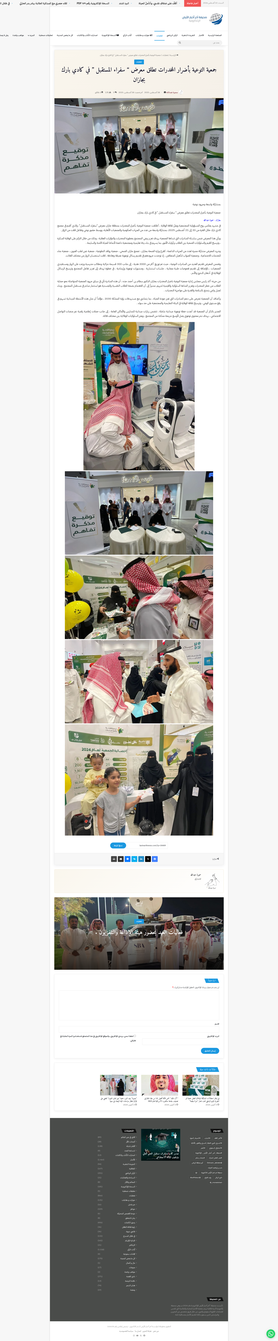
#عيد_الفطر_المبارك (215, 1158)
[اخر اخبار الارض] (202, 19)
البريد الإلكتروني (213, 1036)
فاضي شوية (130, 1231)
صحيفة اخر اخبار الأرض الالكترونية (211, 1172)
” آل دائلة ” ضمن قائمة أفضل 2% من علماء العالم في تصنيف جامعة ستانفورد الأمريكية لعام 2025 (161, 1100)
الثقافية (132, 1168)
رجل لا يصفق (130, 1218)
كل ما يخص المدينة (65, 35)
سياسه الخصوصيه (126, 1331)
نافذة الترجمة (130, 1280)
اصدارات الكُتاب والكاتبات (87, 35)
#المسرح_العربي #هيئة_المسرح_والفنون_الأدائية (206, 1143)
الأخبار (201, 35)
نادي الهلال (218, 1177)
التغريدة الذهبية (188, 35)
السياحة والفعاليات (127, 1177)
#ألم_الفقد (218, 1138)
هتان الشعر (130, 1285)
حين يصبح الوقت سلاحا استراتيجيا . (43, 3)
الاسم (217, 1023)
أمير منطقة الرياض (197, 1162)
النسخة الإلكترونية (109, 35)
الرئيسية (173, 55)
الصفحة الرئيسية (215, 35)
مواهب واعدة (18, 35)
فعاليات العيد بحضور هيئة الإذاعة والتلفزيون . (139, 932)
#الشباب (207, 1138)
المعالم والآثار (130, 1182)
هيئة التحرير (147, 1331)
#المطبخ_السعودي (215, 1148)
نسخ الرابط (118, 845)
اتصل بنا (138, 1331)
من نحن (156, 1331)
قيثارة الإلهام (130, 1240)
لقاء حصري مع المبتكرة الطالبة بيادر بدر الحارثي (125, 3)
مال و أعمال (130, 1262)
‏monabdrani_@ (216, 1182)
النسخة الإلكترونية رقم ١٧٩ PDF (174, 3)
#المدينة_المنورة (195, 1138)
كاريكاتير (132, 1245)
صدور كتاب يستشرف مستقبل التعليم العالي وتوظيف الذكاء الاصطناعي (161, 1155)
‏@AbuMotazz (195, 1177)
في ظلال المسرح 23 (81, 3)
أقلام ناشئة (130, 1146)
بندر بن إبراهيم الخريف (215, 1167)
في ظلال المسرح (129, 1236)
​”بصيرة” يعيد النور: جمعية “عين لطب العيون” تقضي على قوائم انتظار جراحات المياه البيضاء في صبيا (119, 1100)
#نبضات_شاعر (200, 1158)
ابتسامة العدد (130, 1150)
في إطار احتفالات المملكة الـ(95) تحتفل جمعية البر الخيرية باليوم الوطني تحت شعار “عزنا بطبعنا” (202, 1100)
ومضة (132, 1289)
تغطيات (159, 35)
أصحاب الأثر (130, 1141)
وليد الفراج (208, 1177)
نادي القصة (130, 1276)
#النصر (203, 1148)
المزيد (32, 35)
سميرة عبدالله (172, 92)
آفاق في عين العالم (128, 1137)
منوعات (132, 1267)
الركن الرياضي (172, 35)
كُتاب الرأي (127, 35)
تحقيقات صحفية (46, 35)
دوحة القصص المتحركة (126, 1213)
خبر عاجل (131, 1204)
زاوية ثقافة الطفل (128, 1227)
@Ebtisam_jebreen (214, 1162)
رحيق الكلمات (129, 1222)
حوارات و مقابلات (143, 35)
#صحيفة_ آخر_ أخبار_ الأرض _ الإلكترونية (208, 1153)
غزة (196, 1172)
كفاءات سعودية (129, 1254)
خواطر (132, 1209)
